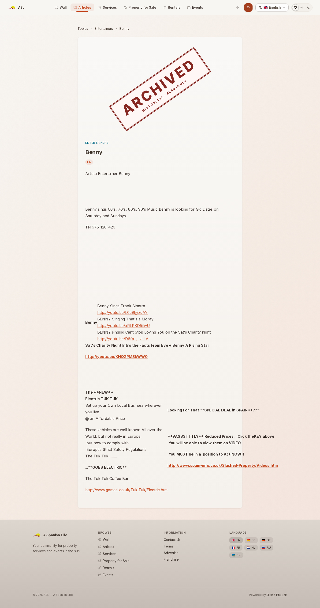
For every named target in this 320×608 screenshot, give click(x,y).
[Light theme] (302, 7)
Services (110, 7)
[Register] (248, 7)
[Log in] (238, 7)
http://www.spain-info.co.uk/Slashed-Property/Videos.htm (222, 465)
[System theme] (295, 7)
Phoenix (281, 595)
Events (197, 7)
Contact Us (172, 540)
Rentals (174, 7)
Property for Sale (142, 7)
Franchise (171, 559)
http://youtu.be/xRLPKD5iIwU (123, 325)
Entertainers (104, 28)
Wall (63, 7)
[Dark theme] (308, 7)
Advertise (171, 553)
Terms (168, 546)
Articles (84, 7)
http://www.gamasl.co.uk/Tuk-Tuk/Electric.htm (126, 489)
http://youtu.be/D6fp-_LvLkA (123, 338)
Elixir (270, 595)
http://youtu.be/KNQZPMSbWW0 (116, 356)
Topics (83, 28)
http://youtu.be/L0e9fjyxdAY (122, 312)
